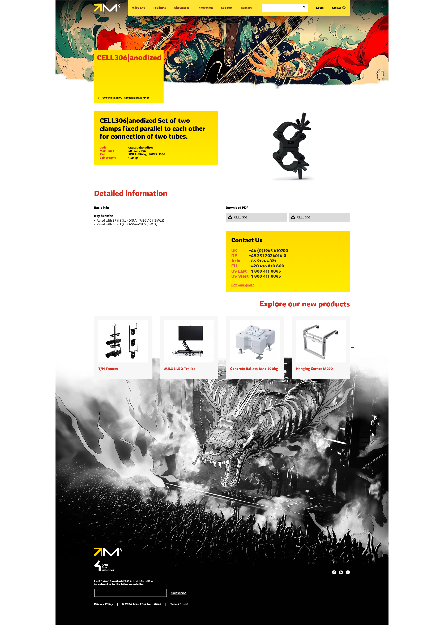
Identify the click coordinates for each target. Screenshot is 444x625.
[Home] (107, 8)
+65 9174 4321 (262, 260)
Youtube (341, 572)
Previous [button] (91, 347)
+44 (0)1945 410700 (268, 250)
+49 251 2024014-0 (267, 255)
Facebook (334, 572)
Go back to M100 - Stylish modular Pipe (126, 97)
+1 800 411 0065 (265, 271)
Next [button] (352, 347)
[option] (123, 347)
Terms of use (179, 604)
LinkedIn (348, 572)
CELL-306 (240, 217)
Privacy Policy (103, 604)
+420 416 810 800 (266, 265)
